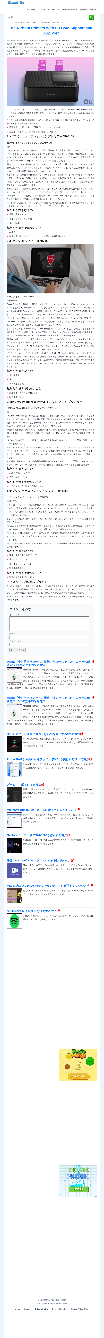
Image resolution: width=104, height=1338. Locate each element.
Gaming (41, 9)
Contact (27, 1309)
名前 (12, 634)
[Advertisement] (78, 1006)
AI (48, 9)
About (17, 1309)
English (55, 9)
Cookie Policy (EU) (79, 1309)
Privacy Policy (41, 1309)
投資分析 (83, 9)
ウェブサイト (15, 641)
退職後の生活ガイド (69, 9)
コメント (14, 615)
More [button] (92, 9)
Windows (31, 9)
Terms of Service (59, 1309)
